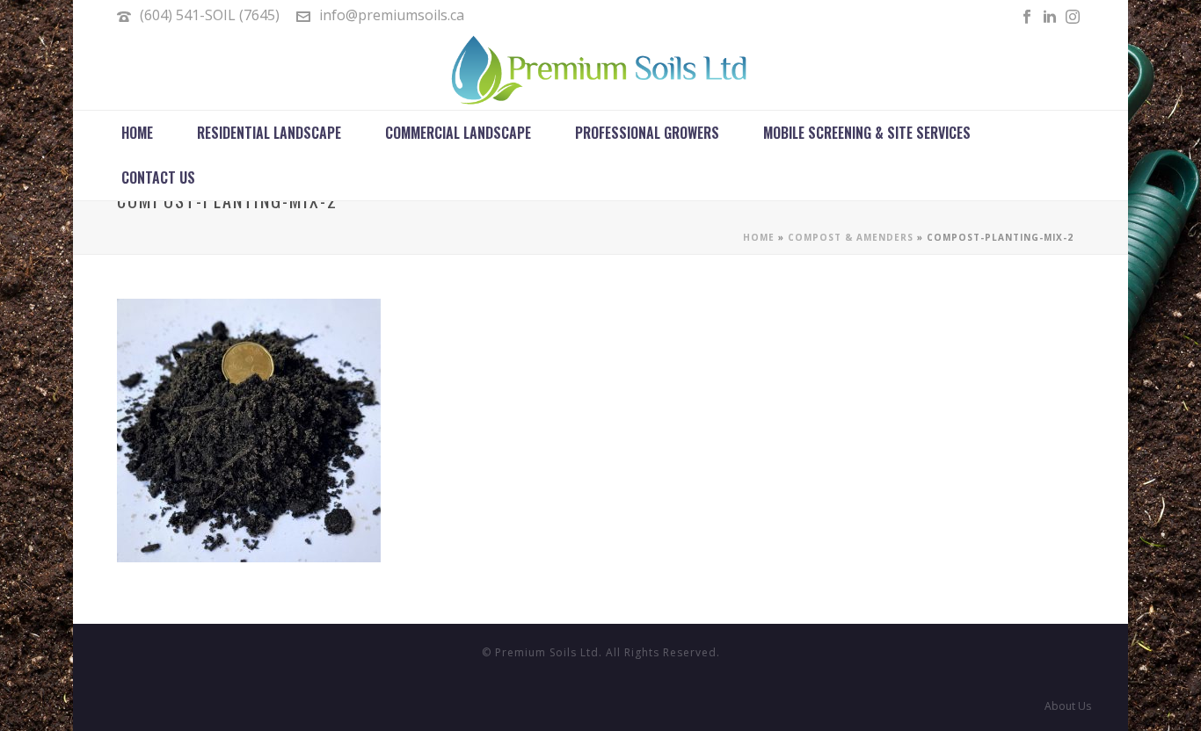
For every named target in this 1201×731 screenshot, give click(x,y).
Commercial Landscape (458, 132)
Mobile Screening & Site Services (867, 132)
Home (137, 132)
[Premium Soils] (600, 70)
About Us (1068, 706)
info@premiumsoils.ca (391, 15)
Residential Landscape (269, 132)
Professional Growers (647, 132)
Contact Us (158, 177)
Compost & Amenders (850, 237)
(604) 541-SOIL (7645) (210, 15)
